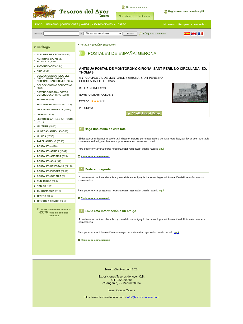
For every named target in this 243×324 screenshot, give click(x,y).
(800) (49, 60)
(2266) (52, 201)
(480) (53, 54)
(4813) (46, 126)
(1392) (43, 71)
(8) (51, 176)
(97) (49, 161)
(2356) (45, 136)
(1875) (45, 114)
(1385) (53, 93)
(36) (45, 99)
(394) (49, 66)
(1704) (54, 109)
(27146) (55, 166)
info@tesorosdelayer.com (142, 297)
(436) (55, 78)
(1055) (54, 104)
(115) (44, 186)
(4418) (47, 146)
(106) (45, 196)
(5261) (52, 171)
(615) (52, 156)
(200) (47, 181)
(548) (52, 131)
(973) (49, 191)
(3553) (50, 141)
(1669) (52, 151)
